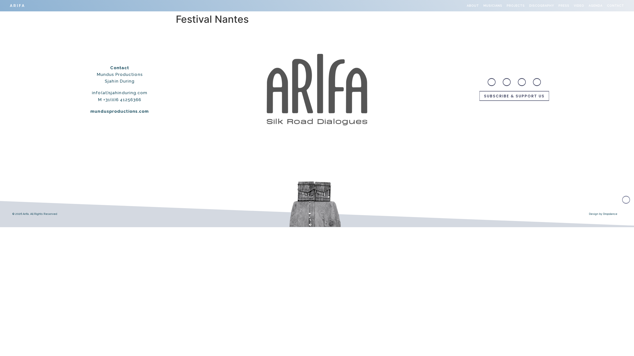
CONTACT (615, 5)
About (473, 5)
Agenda (596, 5)
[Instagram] (507, 82)
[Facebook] (522, 82)
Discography (541, 5)
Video (579, 5)
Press (563, 5)
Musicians (492, 5)
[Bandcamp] (492, 82)
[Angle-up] (626, 200)
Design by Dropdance (603, 214)
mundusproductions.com (119, 111)
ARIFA (17, 5)
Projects (516, 5)
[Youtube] (537, 82)
